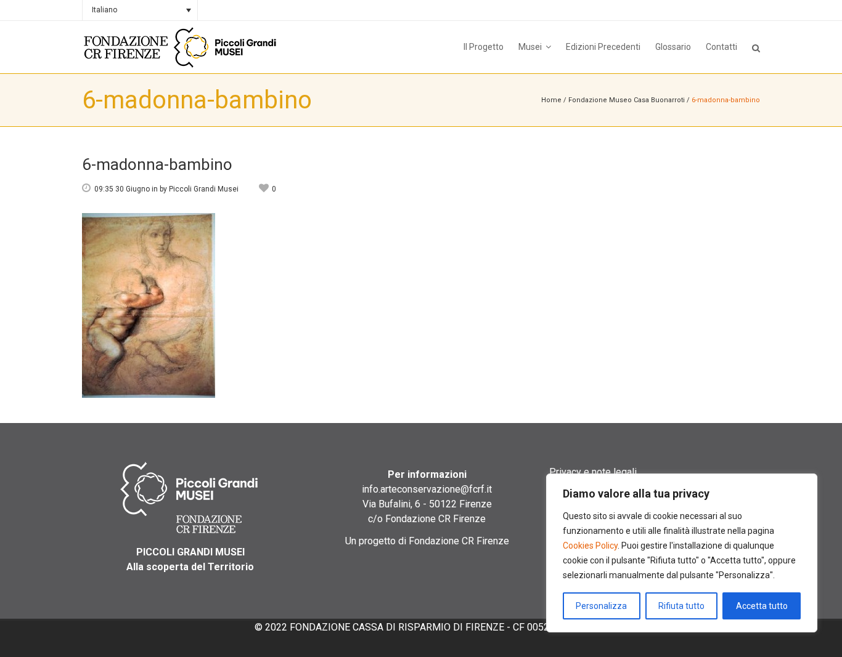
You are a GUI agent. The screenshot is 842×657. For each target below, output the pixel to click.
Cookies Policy (590, 545)
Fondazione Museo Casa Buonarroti (626, 100)
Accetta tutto (762, 606)
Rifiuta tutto (681, 606)
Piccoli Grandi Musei (204, 189)
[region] (681, 553)
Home (551, 100)
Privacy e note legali (593, 472)
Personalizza (601, 606)
